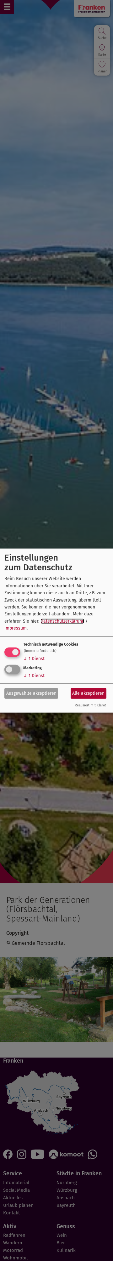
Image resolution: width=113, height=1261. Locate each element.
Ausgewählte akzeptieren (31, 693)
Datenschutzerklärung (62, 621)
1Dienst (34, 658)
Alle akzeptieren (88, 693)
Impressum (15, 628)
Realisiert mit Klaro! (90, 705)
